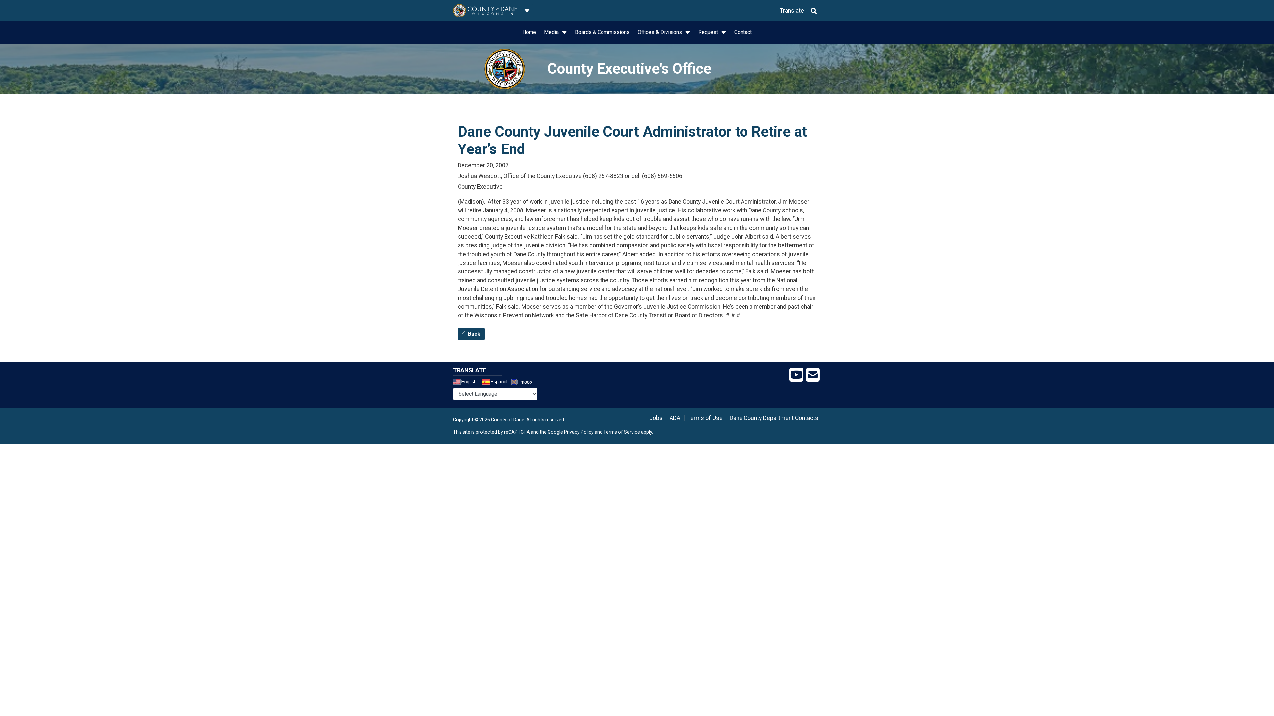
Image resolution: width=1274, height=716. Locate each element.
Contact (743, 32)
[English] (467, 382)
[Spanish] (496, 382)
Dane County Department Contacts (774, 418)
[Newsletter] (813, 375)
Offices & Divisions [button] (660, 32)
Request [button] (708, 32)
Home (529, 32)
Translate (792, 10)
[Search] (814, 11)
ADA (675, 418)
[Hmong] (523, 383)
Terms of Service (621, 432)
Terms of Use (705, 418)
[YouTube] (796, 375)
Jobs (656, 418)
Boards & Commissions (602, 32)
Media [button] (552, 32)
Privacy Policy (579, 432)
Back (474, 334)
